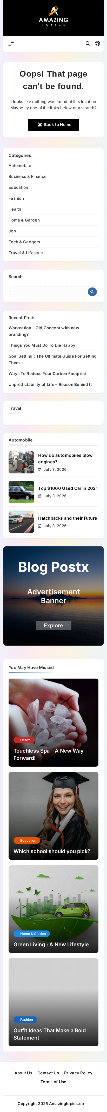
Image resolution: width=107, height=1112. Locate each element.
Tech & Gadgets (24, 241)
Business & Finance (27, 176)
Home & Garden (24, 220)
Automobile (20, 165)
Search (16, 276)
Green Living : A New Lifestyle (51, 944)
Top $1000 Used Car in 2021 (68, 488)
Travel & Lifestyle (26, 252)
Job (12, 231)
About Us (23, 1072)
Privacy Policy (78, 1072)
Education (18, 187)
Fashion (16, 198)
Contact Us (48, 1072)
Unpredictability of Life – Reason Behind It (50, 384)
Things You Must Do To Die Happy (42, 345)
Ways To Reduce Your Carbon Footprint (47, 373)
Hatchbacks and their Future (67, 518)
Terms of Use (53, 1081)
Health (15, 209)
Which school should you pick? (52, 851)
